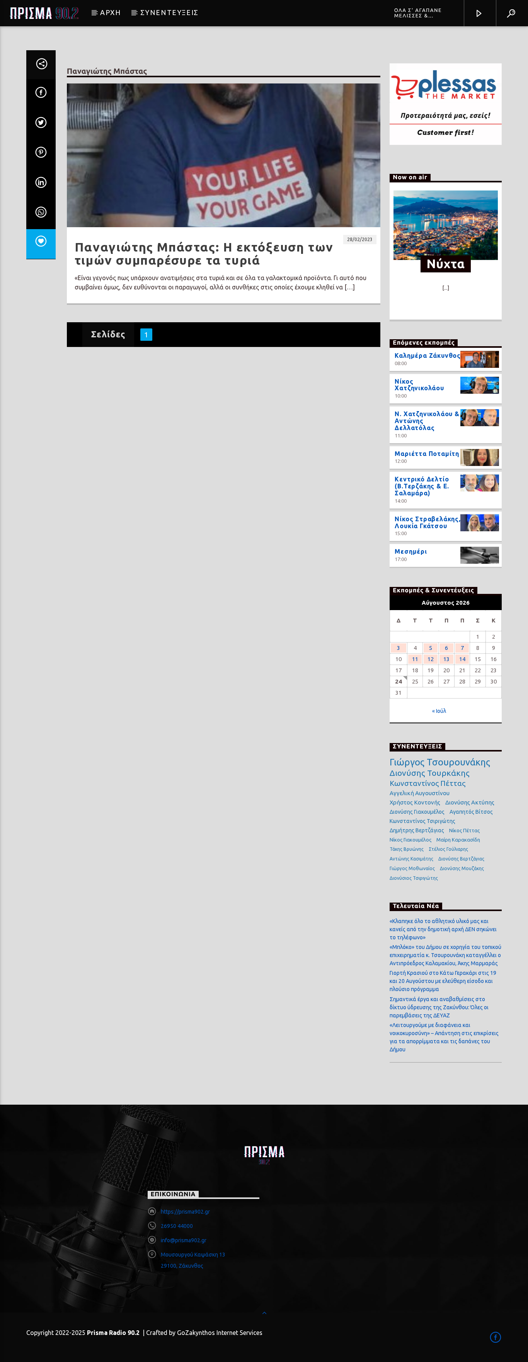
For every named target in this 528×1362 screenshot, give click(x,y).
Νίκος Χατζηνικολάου (419, 385)
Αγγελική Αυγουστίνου (420, 793)
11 (415, 659)
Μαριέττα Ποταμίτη (427, 453)
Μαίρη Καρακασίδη (458, 839)
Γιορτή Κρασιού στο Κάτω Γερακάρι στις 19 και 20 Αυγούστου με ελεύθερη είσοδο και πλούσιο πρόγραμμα (443, 981)
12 (431, 659)
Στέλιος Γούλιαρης (448, 849)
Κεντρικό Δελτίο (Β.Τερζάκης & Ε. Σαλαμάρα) (422, 486)
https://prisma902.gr (185, 1212)
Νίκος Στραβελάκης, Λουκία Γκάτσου (427, 522)
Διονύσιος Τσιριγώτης (414, 878)
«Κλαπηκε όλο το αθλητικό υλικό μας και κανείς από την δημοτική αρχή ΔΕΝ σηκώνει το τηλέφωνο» (443, 929)
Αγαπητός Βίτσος (471, 812)
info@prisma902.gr (183, 1240)
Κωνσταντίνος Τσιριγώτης (422, 821)
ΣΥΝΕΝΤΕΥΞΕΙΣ (169, 12)
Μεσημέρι (411, 551)
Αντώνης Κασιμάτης (411, 858)
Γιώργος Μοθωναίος (412, 868)
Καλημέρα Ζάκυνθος (428, 355)
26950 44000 (177, 1226)
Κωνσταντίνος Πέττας (427, 783)
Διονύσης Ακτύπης (469, 802)
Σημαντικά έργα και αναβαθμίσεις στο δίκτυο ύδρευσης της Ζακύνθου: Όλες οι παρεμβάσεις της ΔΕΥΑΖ (439, 1007)
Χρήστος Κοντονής (415, 802)
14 (462, 659)
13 (446, 659)
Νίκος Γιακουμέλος (410, 839)
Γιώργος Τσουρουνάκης (440, 762)
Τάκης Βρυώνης (407, 849)
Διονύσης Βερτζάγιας (461, 858)
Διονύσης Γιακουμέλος (417, 812)
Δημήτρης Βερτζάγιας (417, 830)
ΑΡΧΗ (110, 12)
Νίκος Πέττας (464, 830)
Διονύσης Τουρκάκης (430, 772)
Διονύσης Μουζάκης (462, 868)
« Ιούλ (439, 711)
